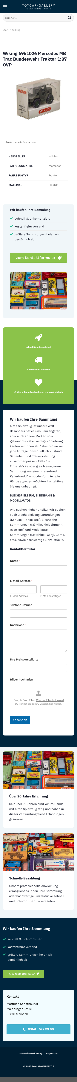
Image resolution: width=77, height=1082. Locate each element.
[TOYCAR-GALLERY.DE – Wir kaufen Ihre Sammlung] (38, 6)
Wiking (16, 29)
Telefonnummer (21, 605)
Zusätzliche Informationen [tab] (21, 142)
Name (15, 561)
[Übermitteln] (69, 17)
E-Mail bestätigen (50, 596)
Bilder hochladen (21, 679)
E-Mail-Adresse (19, 596)
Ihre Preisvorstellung (24, 659)
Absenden (20, 720)
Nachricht (18, 625)
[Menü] (5, 6)
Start (5, 29)
